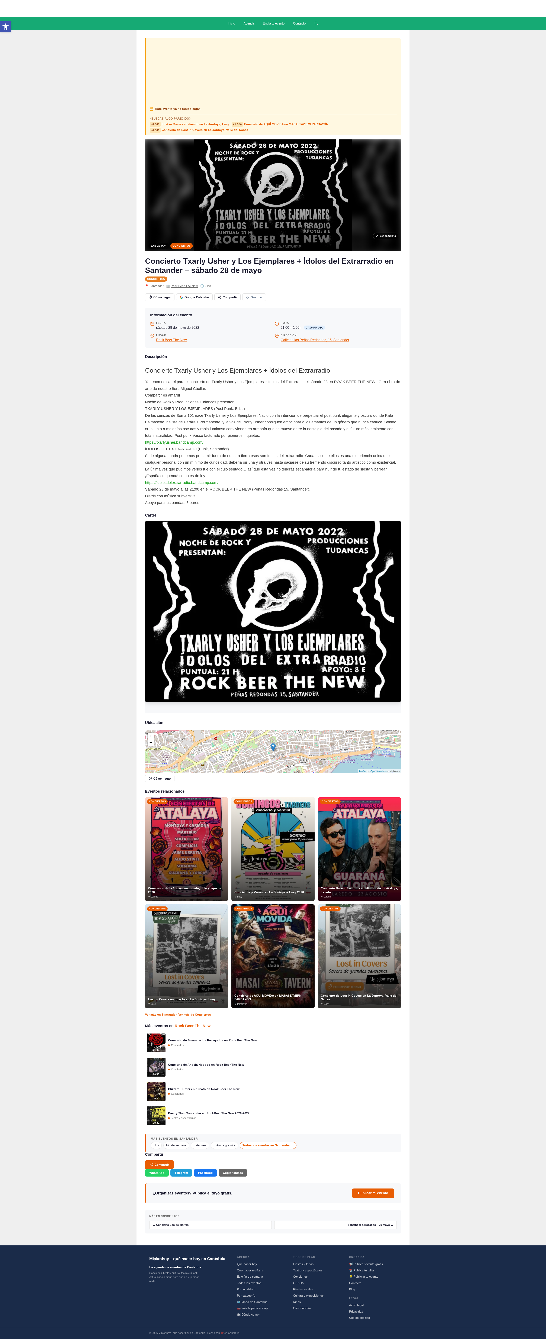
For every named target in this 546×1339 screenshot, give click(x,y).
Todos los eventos (249, 1283)
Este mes (200, 1145)
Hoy (156, 1145)
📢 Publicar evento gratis (366, 1264)
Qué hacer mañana (250, 1270)
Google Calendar (196, 297)
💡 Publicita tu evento (363, 1276)
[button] (5, 26)
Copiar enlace (233, 1172)
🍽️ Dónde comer (248, 1314)
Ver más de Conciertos (194, 1014)
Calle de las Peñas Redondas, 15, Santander (315, 340)
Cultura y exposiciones (308, 1295)
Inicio (231, 23)
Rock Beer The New (184, 286)
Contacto (299, 23)
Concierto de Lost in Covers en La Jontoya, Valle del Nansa (199, 130)
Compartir (230, 297)
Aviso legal (356, 1305)
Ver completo (388, 236)
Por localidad (245, 1289)
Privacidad (356, 1311)
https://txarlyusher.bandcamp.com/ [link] (174, 442)
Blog (352, 1289)
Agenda (249, 23)
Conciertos (182, 245)
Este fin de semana (250, 1276)
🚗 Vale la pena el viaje (252, 1308)
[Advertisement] (273, 73)
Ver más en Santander (161, 1014)
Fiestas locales (303, 1289)
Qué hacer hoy (247, 1264)
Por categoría (246, 1295)
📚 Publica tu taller (361, 1270)
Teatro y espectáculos (307, 1270)
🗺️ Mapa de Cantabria (252, 1302)
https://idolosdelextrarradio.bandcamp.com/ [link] (181, 483)
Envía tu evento (274, 23)
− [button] (151, 742)
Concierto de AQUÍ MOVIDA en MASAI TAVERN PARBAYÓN (280, 124)
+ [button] (151, 736)
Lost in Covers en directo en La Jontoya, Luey (190, 124)
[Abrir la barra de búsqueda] (316, 23)
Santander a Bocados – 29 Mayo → (371, 1224)
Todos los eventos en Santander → (268, 1145)
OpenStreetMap (378, 771)
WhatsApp (156, 1172)
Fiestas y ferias (303, 1264)
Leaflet (362, 771)
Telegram (181, 1172)
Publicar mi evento (373, 1193)
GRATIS (298, 1283)
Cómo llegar (162, 297)
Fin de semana (176, 1145)
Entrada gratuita (224, 1145)
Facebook (205, 1172)
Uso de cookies (359, 1317)
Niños (297, 1302)
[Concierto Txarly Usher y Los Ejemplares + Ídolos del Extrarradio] (273, 617)
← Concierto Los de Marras (170, 1224)
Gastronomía (302, 1308)
